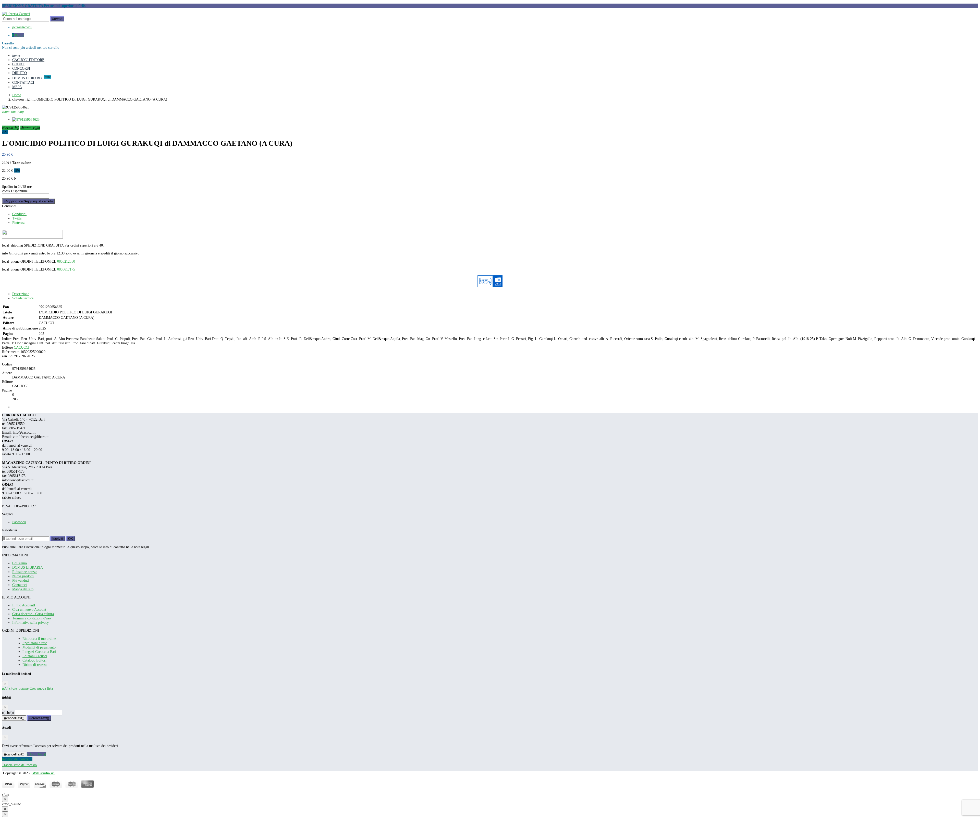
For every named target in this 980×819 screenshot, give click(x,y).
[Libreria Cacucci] (16, 14)
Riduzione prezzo (24, 572)
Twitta (16, 218)
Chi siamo (19, 563)
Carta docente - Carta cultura (33, 614)
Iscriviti (57, 539)
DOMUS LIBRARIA (27, 567)
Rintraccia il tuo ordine (39, 639)
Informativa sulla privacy (30, 622)
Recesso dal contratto (17, 759)
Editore (7, 347)
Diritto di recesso (34, 665)
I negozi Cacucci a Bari (39, 652)
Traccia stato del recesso (19, 765)
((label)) (8, 713)
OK (70, 539)
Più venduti (20, 580)
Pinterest (18, 223)
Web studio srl (43, 773)
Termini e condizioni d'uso (31, 618)
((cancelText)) (14, 718)
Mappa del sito (22, 589)
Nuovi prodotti (23, 576)
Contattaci (19, 585)
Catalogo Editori (34, 660)
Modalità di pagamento (39, 647)
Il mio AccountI (23, 605)
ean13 (6, 356)
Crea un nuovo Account (29, 609)
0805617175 (66, 269)
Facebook (19, 522)
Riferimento (10, 352)
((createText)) (39, 718)
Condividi (9, 206)
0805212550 (66, 261)
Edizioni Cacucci (34, 656)
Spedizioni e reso (34, 643)
